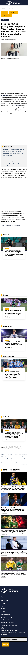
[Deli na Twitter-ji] (12, 447)
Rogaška (5, 20)
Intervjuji (3, 606)
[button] (2, 3)
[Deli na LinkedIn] (20, 447)
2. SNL (3, 611)
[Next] (26, 249)
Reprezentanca (5, 614)
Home (3, 9)
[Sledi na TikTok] (4, 628)
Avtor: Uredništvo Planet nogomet (10, 225)
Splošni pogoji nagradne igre (9, 625)
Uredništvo (4, 595)
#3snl (4, 12)
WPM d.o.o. (7, 651)
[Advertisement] (14, 76)
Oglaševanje (4, 597)
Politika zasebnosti (6, 619)
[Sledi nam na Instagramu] (2, 628)
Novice (11, 9)
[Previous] (1, 249)
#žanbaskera (6, 15)
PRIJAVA (5, 644)
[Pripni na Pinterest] (17, 447)
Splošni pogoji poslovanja (8, 622)
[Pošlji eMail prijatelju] (15, 447)
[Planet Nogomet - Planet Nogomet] (14, 3)
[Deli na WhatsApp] (6, 447)
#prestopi (13, 12)
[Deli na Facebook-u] (9, 447)
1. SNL (3, 609)
